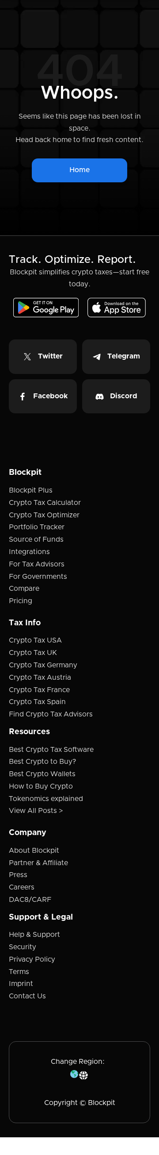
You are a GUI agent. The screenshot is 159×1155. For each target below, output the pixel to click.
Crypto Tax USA (35, 640)
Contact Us (27, 996)
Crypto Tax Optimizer (44, 515)
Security (22, 947)
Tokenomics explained (46, 798)
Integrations (29, 551)
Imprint (21, 983)
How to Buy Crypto (41, 786)
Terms (19, 971)
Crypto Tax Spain (37, 701)
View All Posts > (36, 810)
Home (79, 169)
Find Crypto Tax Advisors (51, 714)
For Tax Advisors (36, 564)
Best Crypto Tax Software (51, 749)
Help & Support (34, 934)
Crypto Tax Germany (43, 665)
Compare (24, 588)
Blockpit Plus (31, 490)
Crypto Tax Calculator (45, 502)
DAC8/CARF (30, 899)
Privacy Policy (32, 959)
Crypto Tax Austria (40, 677)
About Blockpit (34, 850)
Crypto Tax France (39, 689)
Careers (21, 887)
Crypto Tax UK (33, 652)
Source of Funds (36, 539)
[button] (79, 1075)
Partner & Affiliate (38, 862)
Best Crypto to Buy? (42, 761)
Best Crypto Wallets (42, 774)
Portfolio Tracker (36, 527)
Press (18, 874)
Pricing (20, 600)
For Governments (38, 576)
